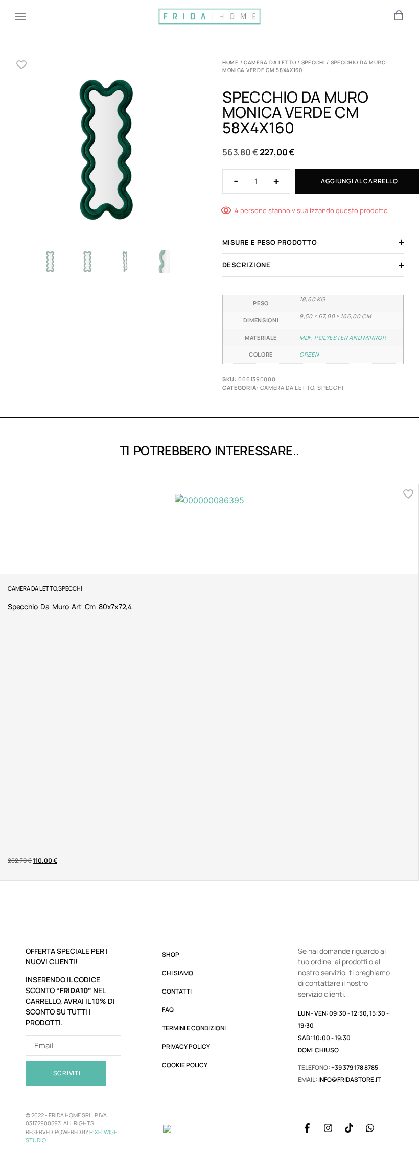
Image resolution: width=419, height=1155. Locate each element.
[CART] (399, 15)
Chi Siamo (177, 973)
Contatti (177, 991)
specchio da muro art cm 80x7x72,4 (70, 606)
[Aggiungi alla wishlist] (21, 65)
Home (230, 62)
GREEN (309, 354)
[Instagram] (328, 1128)
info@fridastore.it (349, 1079)
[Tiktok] (349, 1128)
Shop (170, 954)
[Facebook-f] (307, 1128)
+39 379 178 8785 (354, 1067)
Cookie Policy (184, 1064)
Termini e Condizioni (194, 1028)
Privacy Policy (186, 1046)
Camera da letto (270, 62)
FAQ (168, 1009)
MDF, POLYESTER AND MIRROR (342, 337)
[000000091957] (106, 152)
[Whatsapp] (370, 1128)
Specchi (313, 62)
